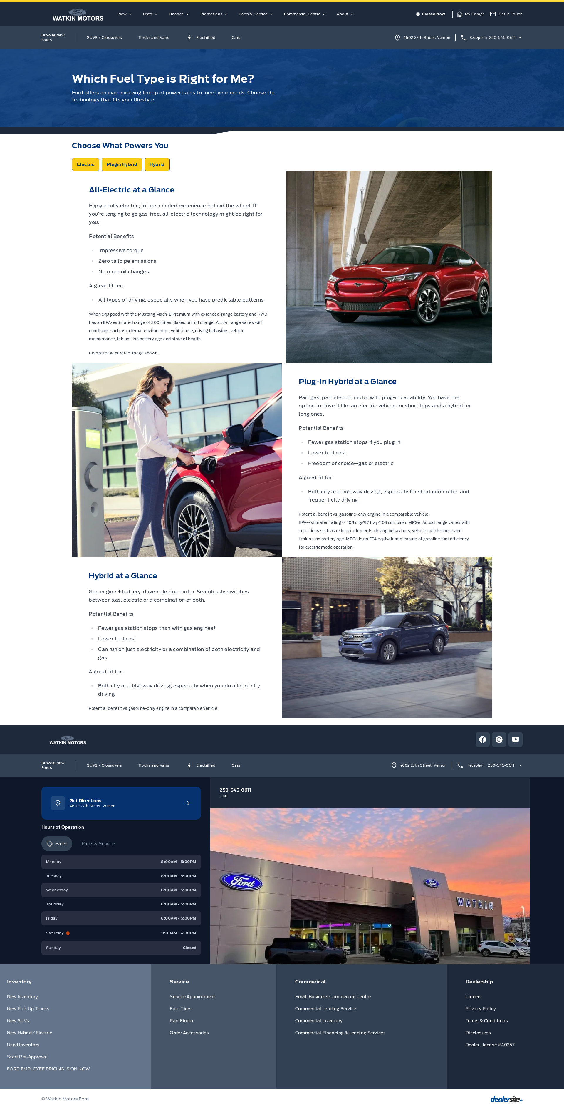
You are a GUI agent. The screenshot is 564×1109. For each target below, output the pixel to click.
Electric (85, 164)
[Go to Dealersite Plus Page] (507, 1099)
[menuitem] (126, 14)
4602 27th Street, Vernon (427, 37)
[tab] (56, 843)
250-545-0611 (502, 37)
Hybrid (157, 164)
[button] (471, 14)
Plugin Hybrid (122, 164)
